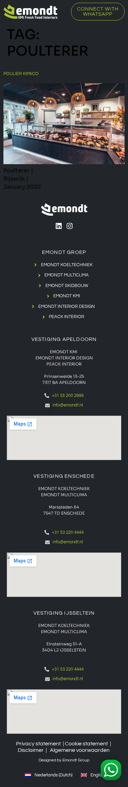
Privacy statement (38, 743)
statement (95, 743)
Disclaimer (31, 750)
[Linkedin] (58, 226)
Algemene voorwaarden (80, 750)
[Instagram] (69, 226)
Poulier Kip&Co (21, 73)
